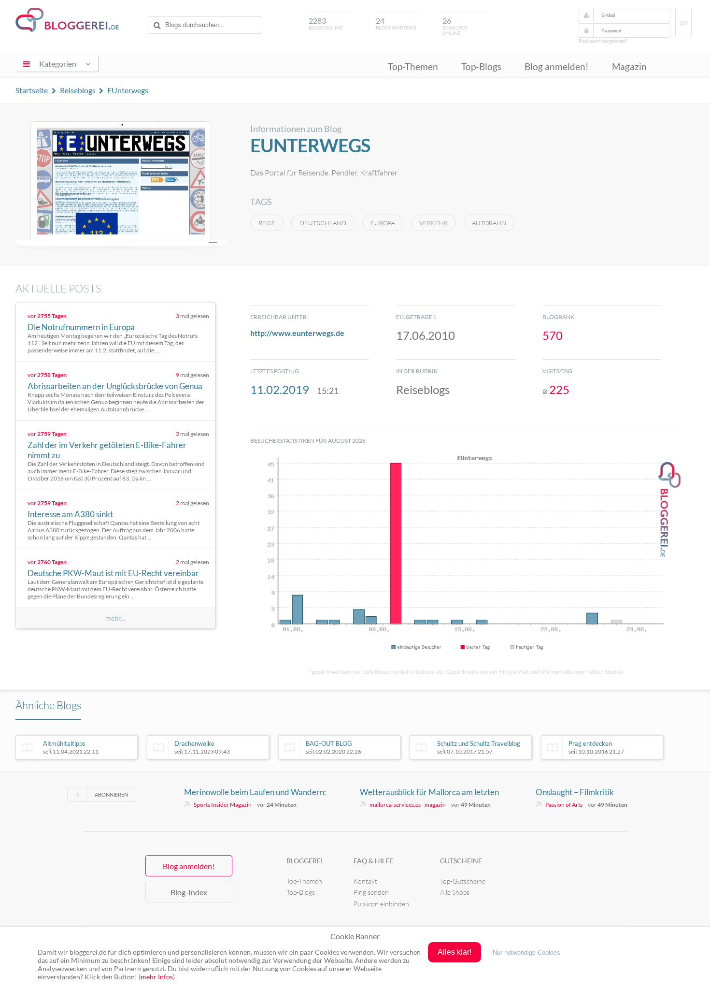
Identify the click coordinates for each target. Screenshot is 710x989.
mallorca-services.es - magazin (407, 804)
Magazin (629, 66)
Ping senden (371, 892)
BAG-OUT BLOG (333, 747)
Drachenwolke (202, 747)
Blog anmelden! (557, 66)
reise (266, 223)
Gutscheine (461, 861)
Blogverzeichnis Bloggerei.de (67, 20)
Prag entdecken (596, 747)
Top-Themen (413, 66)
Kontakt (365, 881)
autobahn (489, 223)
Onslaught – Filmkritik (575, 792)
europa (382, 223)
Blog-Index (188, 892)
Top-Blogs (481, 66)
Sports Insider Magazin (223, 804)
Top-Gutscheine (462, 881)
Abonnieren (111, 794)
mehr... (115, 618)
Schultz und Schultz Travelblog (478, 747)
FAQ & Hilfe (373, 861)
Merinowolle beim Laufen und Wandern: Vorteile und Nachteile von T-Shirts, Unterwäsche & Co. (255, 792)
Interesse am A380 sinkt (70, 514)
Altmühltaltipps (71, 747)
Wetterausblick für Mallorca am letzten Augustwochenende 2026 (429, 792)
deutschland (322, 223)
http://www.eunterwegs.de (297, 332)
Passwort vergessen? (603, 41)
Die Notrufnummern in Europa (81, 327)
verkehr (433, 223)
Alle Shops (454, 892)
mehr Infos (157, 977)
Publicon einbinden (381, 904)
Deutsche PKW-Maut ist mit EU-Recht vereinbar (113, 573)
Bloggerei (304, 861)
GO (683, 23)
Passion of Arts (563, 804)
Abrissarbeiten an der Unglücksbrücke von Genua (115, 386)
